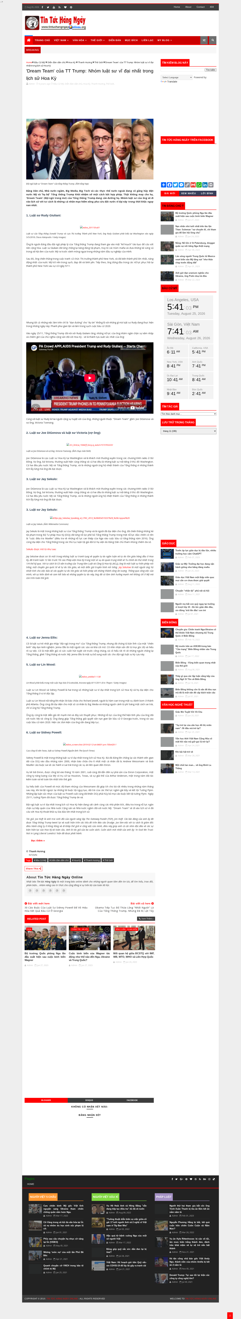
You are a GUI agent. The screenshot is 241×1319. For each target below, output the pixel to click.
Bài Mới (169, 193)
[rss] (59, 7)
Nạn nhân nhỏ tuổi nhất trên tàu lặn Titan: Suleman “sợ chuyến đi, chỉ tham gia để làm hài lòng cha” (195, 229)
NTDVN (33, 854)
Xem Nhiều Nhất (188, 194)
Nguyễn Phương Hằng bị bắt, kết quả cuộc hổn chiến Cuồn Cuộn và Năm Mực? (190, 1225)
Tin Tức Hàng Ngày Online (60, 877)
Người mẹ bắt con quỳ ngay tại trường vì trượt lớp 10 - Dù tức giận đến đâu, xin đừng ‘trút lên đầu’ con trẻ (195, 607)
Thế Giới (96, 40)
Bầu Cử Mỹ (39, 62)
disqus (89, 1100)
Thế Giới (99, 62)
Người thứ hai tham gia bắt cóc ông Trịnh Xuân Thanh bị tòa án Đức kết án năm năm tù (190, 1209)
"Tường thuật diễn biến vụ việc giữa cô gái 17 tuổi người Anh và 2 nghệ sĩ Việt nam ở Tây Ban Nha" (126, 1222)
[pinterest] (71, 7)
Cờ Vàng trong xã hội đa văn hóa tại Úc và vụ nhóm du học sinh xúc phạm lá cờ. (63, 1225)
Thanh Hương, (98, 83)
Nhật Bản (172, 389)
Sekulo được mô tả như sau (41, 549)
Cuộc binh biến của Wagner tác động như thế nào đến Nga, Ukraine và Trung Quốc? (89, 956)
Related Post (36, 918)
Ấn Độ (170, 348)
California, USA (200, 348)
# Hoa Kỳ (76, 860)
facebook (132, 1100)
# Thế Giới (108, 860)
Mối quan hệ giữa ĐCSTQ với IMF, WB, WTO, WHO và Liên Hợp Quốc (133, 955)
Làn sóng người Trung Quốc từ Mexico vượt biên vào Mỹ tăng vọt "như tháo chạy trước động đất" (195, 259)
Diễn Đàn (115, 40)
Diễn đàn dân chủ (57, 62)
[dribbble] (195, 1179)
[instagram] (209, 1179)
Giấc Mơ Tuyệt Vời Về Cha (188, 712)
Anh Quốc (197, 362)
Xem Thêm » (147, 918)
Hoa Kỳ (71, 62)
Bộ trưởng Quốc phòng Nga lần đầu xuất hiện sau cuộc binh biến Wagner (45, 956)
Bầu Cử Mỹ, (58, 83)
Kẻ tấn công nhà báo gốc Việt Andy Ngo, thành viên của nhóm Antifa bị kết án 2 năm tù (190, 1261)
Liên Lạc (148, 40)
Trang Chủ (42, 40)
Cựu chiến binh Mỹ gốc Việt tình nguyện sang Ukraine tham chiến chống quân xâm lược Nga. (63, 1209)
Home (177, 7)
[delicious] (214, 1179)
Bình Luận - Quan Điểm (126, 929)
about (188, 7)
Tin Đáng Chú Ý (173, 205)
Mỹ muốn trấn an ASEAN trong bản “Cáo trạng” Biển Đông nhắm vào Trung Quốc (195, 649)
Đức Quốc (197, 389)
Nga (29, 929)
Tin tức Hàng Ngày (46, 881)
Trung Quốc (198, 375)
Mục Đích (131, 40)
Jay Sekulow (125, 567)
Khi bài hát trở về (184, 752)
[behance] (204, 1179)
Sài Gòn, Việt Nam (183, 324)
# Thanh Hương (92, 860)
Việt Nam (60, 40)
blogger (46, 1100)
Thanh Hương (85, 62)
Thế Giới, (110, 83)
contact (201, 7)
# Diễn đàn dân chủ (59, 860)
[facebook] (42, 7)
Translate (172, 81)
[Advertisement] (156, 23)
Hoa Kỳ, (87, 83)
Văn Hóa (78, 40)
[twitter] (48, 7)
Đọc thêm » (38, 840)
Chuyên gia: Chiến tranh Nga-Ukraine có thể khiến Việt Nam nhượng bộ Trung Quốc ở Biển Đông (195, 632)
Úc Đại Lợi (172, 375)
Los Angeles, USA (183, 300)
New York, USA (175, 362)
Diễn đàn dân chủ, (74, 83)
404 (212, 7)
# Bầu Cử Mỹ (40, 860)
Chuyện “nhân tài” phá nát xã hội (192, 590)
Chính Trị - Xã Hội (79, 929)
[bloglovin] (65, 7)
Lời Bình (207, 193)
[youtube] (53, 7)
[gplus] (181, 1179)
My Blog (164, 40)
